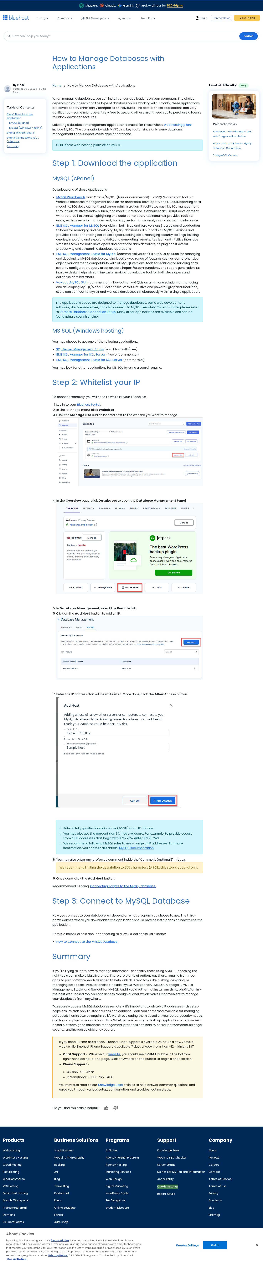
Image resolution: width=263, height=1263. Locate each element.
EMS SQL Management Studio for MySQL (86, 254)
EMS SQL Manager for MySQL (77, 225)
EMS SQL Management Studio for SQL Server (89, 360)
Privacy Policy (58, 1255)
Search (249, 36)
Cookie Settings (167, 1186)
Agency (123, 18)
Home (56, 85)
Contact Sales (221, 18)
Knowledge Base (110, 1085)
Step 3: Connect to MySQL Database (23, 139)
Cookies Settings (187, 1245)
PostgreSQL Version (225, 155)
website (114, 1054)
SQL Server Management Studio (80, 349)
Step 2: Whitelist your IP (21, 133)
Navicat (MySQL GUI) (72, 282)
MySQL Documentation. (136, 848)
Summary (13, 146)
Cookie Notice (16, 1259)
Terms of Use (60, 1240)
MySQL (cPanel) (19, 123)
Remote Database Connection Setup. (88, 312)
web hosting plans (178, 125)
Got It (215, 1245)
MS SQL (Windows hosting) (25, 128)
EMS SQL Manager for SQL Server (81, 354)
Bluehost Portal (88, 404)
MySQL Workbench (70, 197)
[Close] (257, 1244)
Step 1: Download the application (20, 116)
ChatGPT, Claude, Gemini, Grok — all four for (134, 5)
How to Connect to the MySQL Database (86, 941)
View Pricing (247, 18)
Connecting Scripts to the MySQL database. (123, 886)
